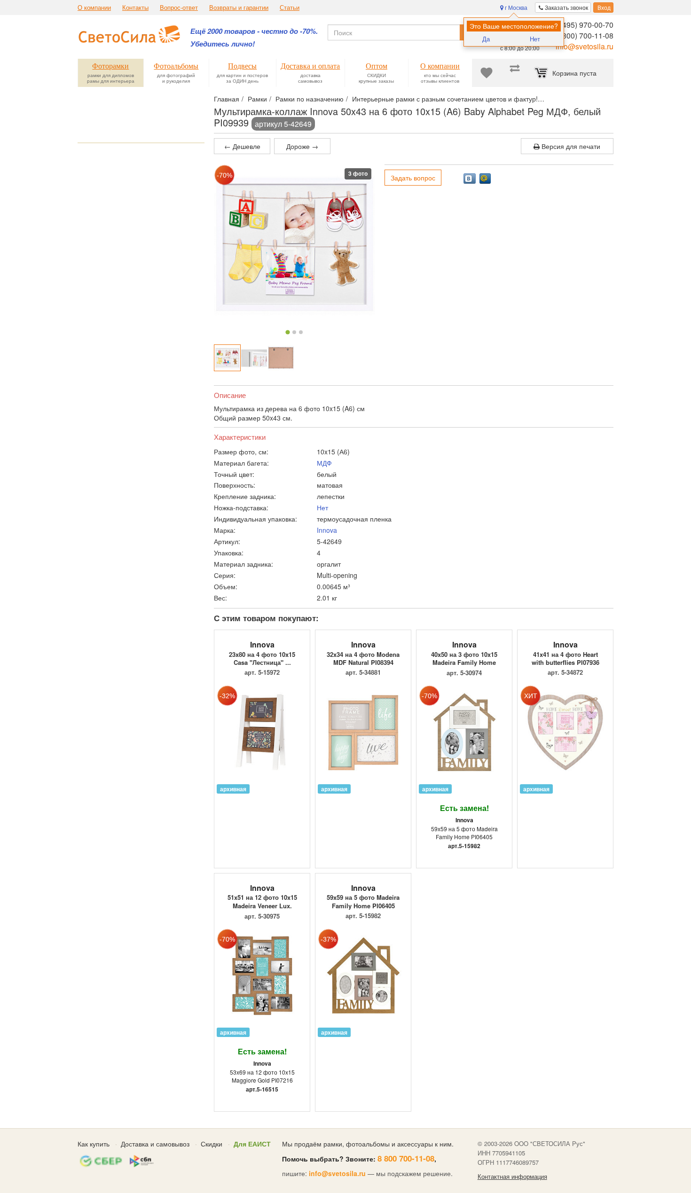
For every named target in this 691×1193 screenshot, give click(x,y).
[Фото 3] (301, 332)
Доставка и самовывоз (155, 1143)
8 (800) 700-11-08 (583, 35)
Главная (226, 98)
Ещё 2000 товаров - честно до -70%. (254, 31)
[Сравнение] (515, 73)
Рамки (257, 98)
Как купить (94, 1143)
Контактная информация (512, 1176)
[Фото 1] (288, 332)
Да (486, 38)
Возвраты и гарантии (238, 7)
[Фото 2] (294, 332)
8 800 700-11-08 (405, 1158)
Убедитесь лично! (222, 44)
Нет (535, 38)
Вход (603, 7)
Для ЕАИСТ (252, 1143)
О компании (94, 7)
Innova (327, 530)
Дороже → (302, 146)
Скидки (211, 1143)
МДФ (324, 463)
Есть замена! (464, 808)
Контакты (135, 7)
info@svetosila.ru (584, 46)
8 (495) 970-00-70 (583, 24)
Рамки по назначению (309, 98)
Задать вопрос (413, 177)
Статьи (289, 7)
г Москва (515, 7)
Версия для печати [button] (570, 146)
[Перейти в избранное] (486, 73)
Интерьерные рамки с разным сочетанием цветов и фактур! (445, 98)
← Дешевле (242, 146)
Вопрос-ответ (179, 7)
